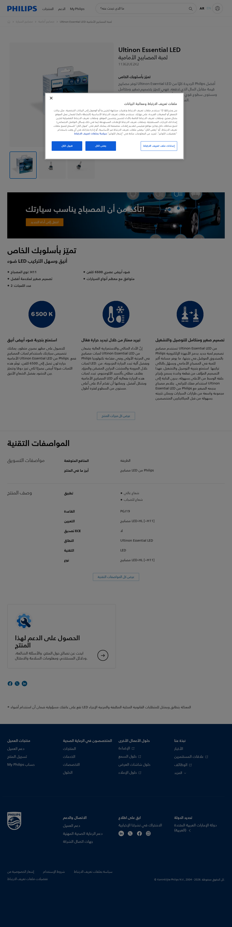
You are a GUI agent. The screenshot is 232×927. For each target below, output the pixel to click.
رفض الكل (100, 146)
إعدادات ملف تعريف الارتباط (159, 146)
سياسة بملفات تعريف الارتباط (90, 133)
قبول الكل (66, 146)
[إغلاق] (51, 98)
